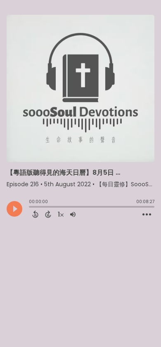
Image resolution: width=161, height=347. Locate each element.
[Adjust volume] (73, 214)
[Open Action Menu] (146, 215)
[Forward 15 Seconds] (48, 214)
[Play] (14, 209)
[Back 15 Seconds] (35, 214)
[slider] (31, 208)
